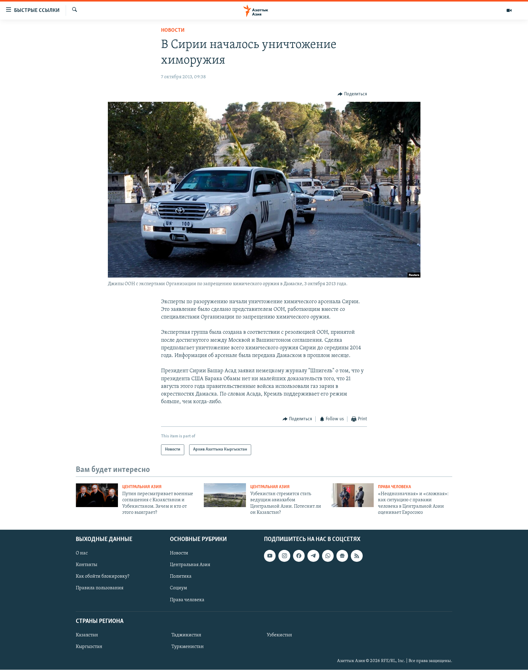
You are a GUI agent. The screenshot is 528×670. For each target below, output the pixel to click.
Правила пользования (99, 588)
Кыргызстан (89, 646)
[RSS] (356, 556)
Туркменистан (187, 646)
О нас (82, 553)
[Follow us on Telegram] (313, 556)
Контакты (86, 565)
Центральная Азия (142, 487)
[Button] (352, 94)
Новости (173, 30)
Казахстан (87, 635)
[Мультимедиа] (509, 10)
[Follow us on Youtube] (270, 556)
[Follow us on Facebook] (299, 556)
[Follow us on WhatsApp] (328, 556)
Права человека (394, 487)
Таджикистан (186, 635)
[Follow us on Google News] (342, 556)
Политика (181, 576)
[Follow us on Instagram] (284, 556)
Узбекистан (279, 635)
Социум (178, 588)
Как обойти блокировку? (102, 576)
